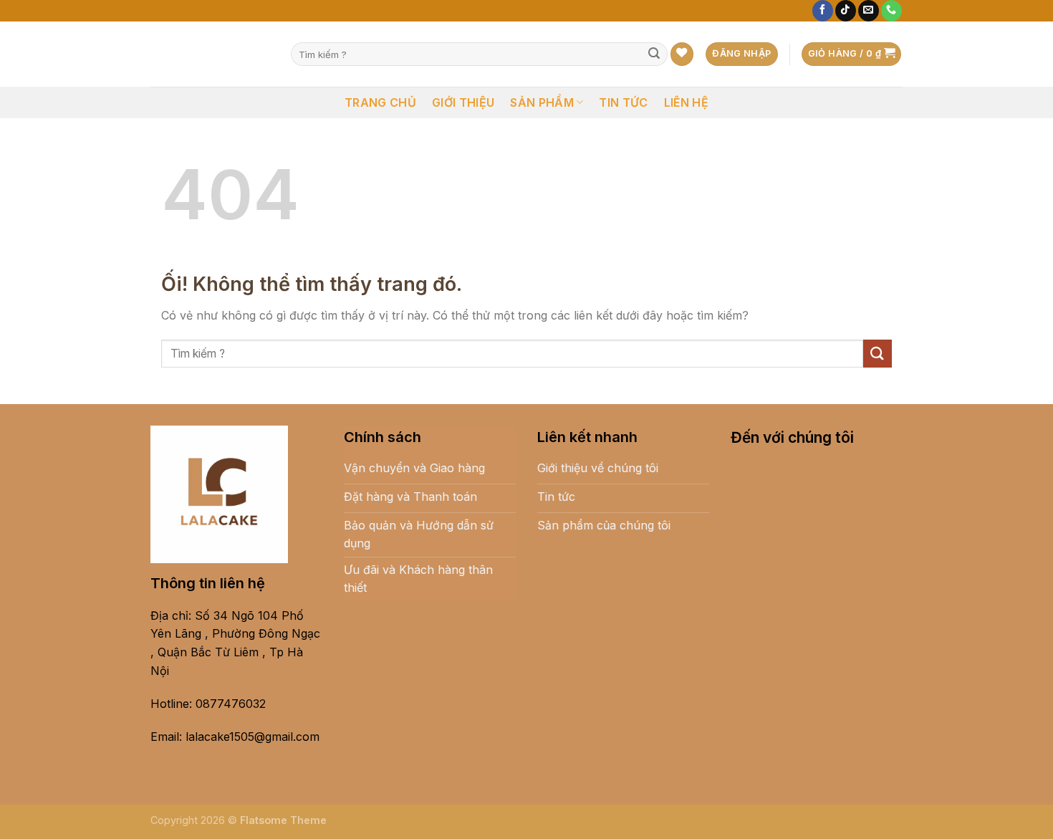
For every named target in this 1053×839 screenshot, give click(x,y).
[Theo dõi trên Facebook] (822, 10)
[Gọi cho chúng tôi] (891, 10)
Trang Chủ (380, 102)
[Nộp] (654, 54)
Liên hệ (686, 102)
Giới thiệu (463, 102)
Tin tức (623, 102)
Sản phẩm (542, 102)
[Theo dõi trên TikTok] (845, 10)
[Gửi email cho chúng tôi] (868, 10)
